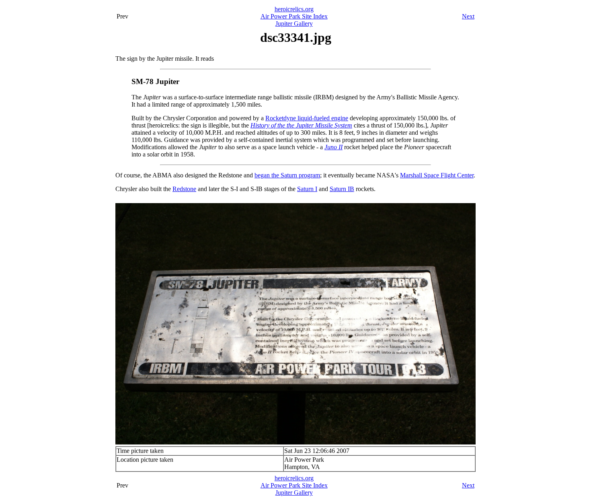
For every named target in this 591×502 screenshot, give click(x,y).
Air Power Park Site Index (294, 16)
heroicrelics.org (294, 9)
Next (468, 16)
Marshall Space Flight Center (437, 175)
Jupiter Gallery (294, 23)
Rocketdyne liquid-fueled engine (306, 118)
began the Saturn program (287, 175)
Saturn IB (342, 188)
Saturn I (307, 188)
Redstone (184, 188)
